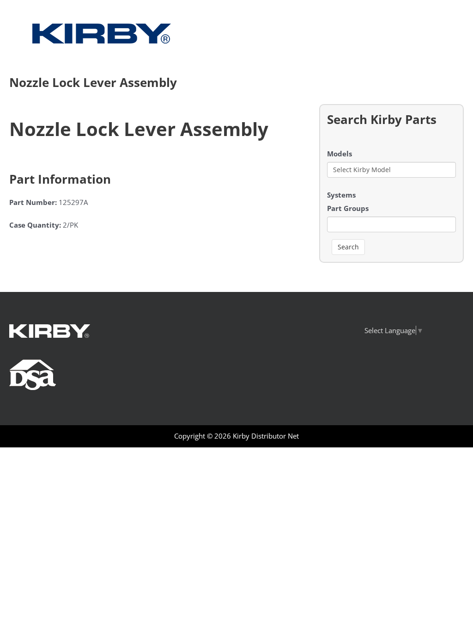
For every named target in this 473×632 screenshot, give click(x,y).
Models (339, 153)
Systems (341, 194)
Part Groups (348, 208)
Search (348, 246)
